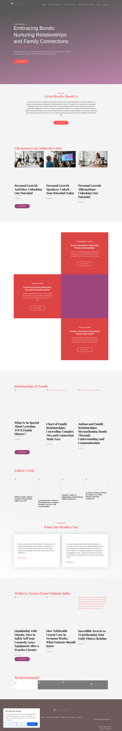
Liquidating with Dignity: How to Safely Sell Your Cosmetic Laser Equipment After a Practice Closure (27, 640)
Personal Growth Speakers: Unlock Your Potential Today (60, 189)
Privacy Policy (65, 717)
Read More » (18, 198)
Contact (107, 4)
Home (44, 4)
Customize (11, 724)
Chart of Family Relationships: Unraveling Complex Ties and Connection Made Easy (60, 431)
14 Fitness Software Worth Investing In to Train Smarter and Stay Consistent (72, 496)
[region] (21, 718)
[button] (106, 475)
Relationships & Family (86, 4)
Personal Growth (55, 4)
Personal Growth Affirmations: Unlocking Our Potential (89, 191)
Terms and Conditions (53, 717)
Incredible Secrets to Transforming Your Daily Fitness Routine (92, 634)
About (99, 4)
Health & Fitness (70, 4)
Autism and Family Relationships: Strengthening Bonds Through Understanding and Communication (92, 433)
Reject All (21, 724)
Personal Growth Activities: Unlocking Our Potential (28, 189)
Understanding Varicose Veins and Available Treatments (95, 495)
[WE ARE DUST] (17, 4)
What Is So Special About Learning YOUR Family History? (27, 428)
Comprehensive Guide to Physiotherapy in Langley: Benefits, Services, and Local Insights (25, 503)
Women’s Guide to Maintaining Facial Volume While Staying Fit (48, 497)
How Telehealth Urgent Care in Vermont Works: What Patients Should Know (60, 638)
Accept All (32, 724)
